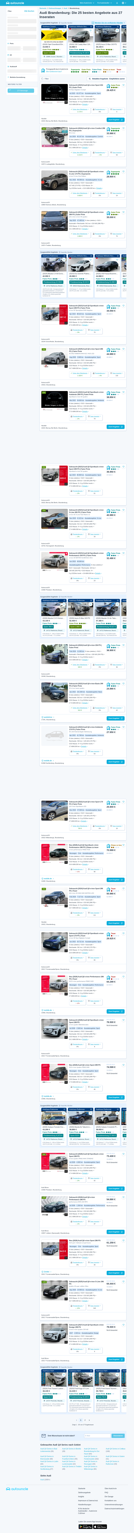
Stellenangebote (84, 1492)
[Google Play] (85, 1526)
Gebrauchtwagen (55, 8)
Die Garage (109, 1496)
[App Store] (100, 1526)
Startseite (43, 8)
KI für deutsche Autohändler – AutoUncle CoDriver (87, 1511)
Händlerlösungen (84, 1504)
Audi (65, 8)
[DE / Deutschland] (124, 3)
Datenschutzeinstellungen (114, 1509)
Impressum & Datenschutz (88, 1500)
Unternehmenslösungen (114, 1504)
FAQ (106, 1492)
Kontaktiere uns (110, 1500)
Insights (81, 1496)
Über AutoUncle (111, 1488)
